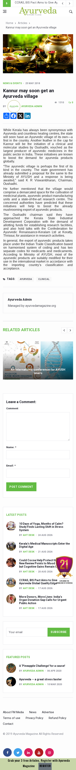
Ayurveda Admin (31, 106)
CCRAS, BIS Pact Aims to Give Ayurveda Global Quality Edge (38, 582)
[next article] (62, 3)
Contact (8, 724)
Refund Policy (57, 718)
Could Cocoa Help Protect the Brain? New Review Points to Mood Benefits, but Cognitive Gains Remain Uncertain (43, 563)
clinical (43, 279)
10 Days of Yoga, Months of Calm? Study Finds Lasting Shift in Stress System (41, 527)
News (32, 712)
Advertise (48, 712)
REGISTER (45, 766)
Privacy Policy (34, 718)
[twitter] (17, 752)
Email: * (11, 465)
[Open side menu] (4, 11)
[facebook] (7, 752)
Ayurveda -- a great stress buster (40, 679)
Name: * (11, 447)
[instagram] (49, 752)
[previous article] (69, 3)
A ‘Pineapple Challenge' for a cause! (42, 665)
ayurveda (26, 279)
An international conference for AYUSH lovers (38, 371)
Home (9, 23)
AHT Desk (28, 535)
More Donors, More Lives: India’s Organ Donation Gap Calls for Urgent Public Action (42, 600)
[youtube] (38, 752)
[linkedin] (28, 752)
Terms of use (11, 718)
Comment (12, 408)
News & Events (12, 83)
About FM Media (13, 712)
